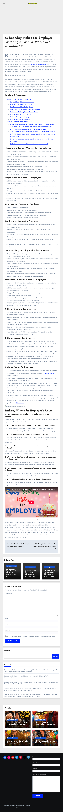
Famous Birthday (12, 719)
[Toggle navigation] (4, 4)
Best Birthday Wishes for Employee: (21, 107)
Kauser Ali (31, 574)
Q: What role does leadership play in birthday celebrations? (29, 144)
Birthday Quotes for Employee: (20, 119)
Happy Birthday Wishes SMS (40, 64)
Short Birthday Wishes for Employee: (22, 104)
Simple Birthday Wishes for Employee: (22, 102)
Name (7, 618)
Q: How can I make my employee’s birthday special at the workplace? (32, 124)
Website (7, 630)
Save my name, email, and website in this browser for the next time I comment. (30, 636)
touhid (11, 572)
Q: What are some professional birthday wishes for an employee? (31, 126)
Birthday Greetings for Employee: (21, 114)
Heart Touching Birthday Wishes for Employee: (25, 109)
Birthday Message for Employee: (20, 117)
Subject (34, 769)
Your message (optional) (39, 774)
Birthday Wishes (12, 566)
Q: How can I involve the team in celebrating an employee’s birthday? (32, 131)
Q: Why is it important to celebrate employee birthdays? (28, 129)
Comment (8, 593)
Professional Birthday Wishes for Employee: (24, 112)
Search (7, 650)
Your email (35, 763)
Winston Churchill (49, 373)
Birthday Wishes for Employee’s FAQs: (19, 122)
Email (7, 624)
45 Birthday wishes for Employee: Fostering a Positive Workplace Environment (29, 42)
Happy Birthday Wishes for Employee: (19, 99)
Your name (35, 757)
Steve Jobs (20, 403)
